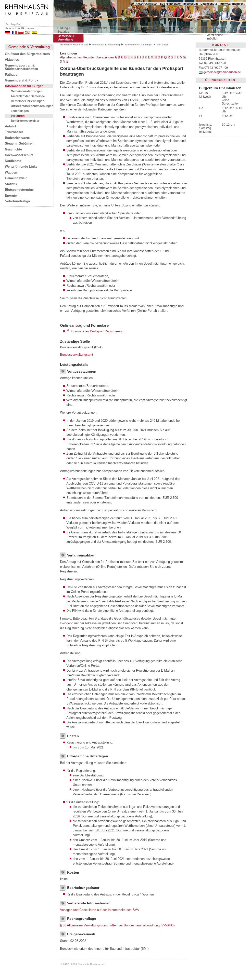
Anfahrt (10, 126)
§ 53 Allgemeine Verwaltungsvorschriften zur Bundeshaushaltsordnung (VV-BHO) (117, 925)
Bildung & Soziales (64, 30)
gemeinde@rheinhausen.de (222, 72)
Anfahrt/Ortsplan (146, 3)
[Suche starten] (39, 25)
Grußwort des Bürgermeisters (27, 54)
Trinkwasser (14, 132)
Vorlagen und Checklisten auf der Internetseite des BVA (99, 910)
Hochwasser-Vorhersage (186, 30)
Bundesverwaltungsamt (76, 354)
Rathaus (11, 74)
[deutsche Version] (7, 32)
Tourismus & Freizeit (96, 30)
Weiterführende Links (21, 166)
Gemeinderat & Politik (21, 80)
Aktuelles (12, 59)
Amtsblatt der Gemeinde (28, 96)
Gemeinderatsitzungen (26, 91)
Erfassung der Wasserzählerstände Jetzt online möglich (217, 31)
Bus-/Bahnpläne (170, 3)
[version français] (14, 32)
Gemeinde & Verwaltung (66, 37)
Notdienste (13, 161)
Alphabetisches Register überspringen (87, 57)
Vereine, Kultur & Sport (157, 30)
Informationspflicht (232, 3)
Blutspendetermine (19, 189)
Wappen (11, 172)
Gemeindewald (16, 178)
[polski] (21, 32)
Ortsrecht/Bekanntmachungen (32, 106)
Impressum (190, 3)
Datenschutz (209, 3)
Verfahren (18, 115)
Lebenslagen (20, 110)
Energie (11, 195)
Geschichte (13, 149)
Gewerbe (123, 28)
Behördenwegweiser (25, 120)
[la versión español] (34, 32)
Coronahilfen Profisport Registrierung (97, 331)
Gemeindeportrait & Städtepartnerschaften (21, 67)
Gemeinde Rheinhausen (74, 44)
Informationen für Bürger (24, 86)
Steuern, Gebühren (19, 143)
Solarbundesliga (17, 201)
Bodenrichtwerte (17, 138)
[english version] (27, 32)
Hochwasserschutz (19, 155)
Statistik (11, 184)
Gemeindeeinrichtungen (27, 101)
